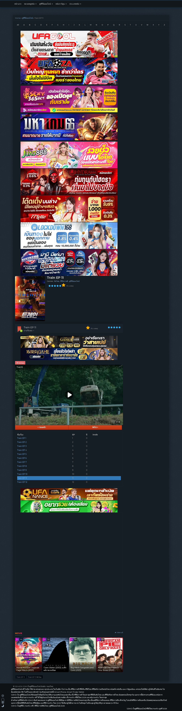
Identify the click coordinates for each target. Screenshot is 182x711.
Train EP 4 (22, 450)
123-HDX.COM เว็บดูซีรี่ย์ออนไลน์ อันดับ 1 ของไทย (34, 686)
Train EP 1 (21, 438)
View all (120, 632)
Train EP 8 (22, 466)
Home (18, 18)
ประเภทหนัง (74, 4)
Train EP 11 (30, 327)
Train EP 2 (22, 442)
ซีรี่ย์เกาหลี (64, 281)
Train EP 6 (22, 458)
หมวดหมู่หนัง (29, 4)
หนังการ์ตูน (60, 4)
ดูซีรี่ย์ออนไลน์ (45, 4)
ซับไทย (56, 281)
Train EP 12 (22, 482)
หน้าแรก (17, 4)
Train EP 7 (22, 462)
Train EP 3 (22, 446)
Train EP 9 (22, 470)
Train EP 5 (22, 454)
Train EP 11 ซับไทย (34, 677)
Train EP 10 (22, 474)
